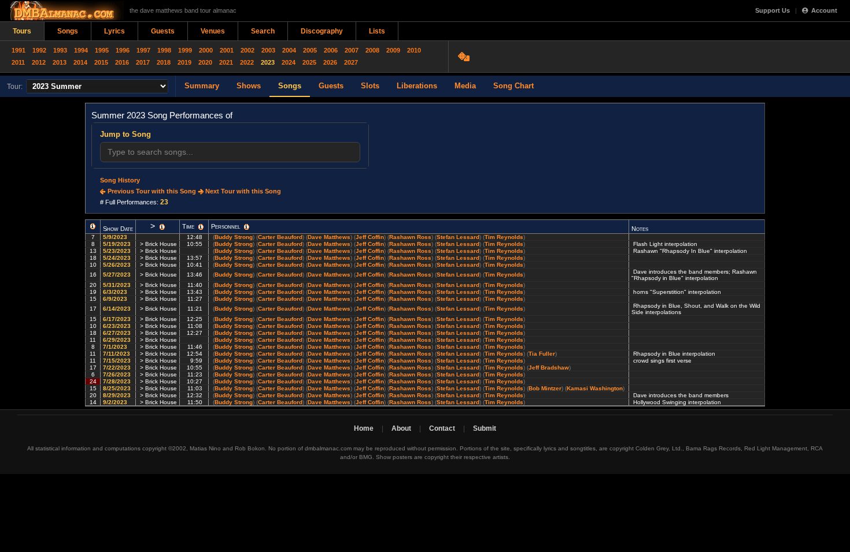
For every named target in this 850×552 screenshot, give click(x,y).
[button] (93, 226)
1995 (102, 50)
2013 (59, 62)
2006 (331, 50)
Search (263, 31)
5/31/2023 (117, 285)
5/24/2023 (117, 258)
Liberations (417, 85)
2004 (289, 50)
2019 (184, 62)
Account (824, 10)
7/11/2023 (117, 353)
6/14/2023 (117, 308)
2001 (227, 50)
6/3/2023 (116, 292)
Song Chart (513, 85)
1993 (60, 50)
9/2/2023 (116, 402)
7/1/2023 (116, 347)
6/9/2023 (116, 299)
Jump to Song (125, 134)
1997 (143, 50)
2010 (414, 50)
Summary (201, 85)
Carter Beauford (280, 237)
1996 (123, 50)
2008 (372, 50)
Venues (213, 31)
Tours (22, 31)
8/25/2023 (117, 388)
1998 (164, 50)
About (401, 428)
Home (364, 428)
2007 (352, 50)
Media (465, 85)
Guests (163, 31)
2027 (351, 62)
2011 (18, 62)
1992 (39, 50)
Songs (67, 31)
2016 (122, 62)
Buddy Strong (234, 237)
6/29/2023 (117, 340)
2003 (268, 50)
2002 (247, 50)
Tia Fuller (542, 353)
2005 (310, 50)
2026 (330, 62)
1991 (18, 50)
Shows (248, 85)
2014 (80, 62)
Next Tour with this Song (242, 191)
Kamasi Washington (595, 388)
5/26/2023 (117, 265)
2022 (247, 62)
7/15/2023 (117, 360)
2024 (288, 62)
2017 (143, 62)
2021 (226, 62)
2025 (309, 62)
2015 (101, 62)
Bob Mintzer (545, 388)
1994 (81, 50)
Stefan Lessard (458, 237)
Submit (484, 428)
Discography (322, 31)
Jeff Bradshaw (549, 367)
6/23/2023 (117, 326)
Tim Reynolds (504, 237)
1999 (185, 50)
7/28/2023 (117, 381)
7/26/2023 (117, 374)
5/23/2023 (117, 251)
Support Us (772, 10)
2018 (164, 62)
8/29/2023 (117, 395)
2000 (206, 50)
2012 (39, 62)
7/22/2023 (117, 367)
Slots (370, 85)
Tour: (15, 87)
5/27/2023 (117, 274)
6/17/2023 (117, 319)
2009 (393, 50)
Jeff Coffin (370, 237)
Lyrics (114, 31)
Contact (442, 428)
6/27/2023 (117, 333)
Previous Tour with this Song (151, 191)
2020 (205, 62)
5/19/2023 (117, 244)
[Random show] (465, 56)
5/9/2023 (116, 237)
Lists (377, 31)
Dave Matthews (329, 237)
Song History (120, 180)
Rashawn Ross (410, 237)
